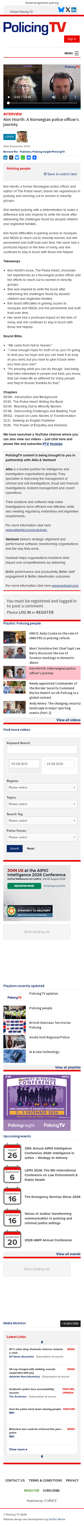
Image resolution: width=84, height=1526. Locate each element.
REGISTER (45, 612)
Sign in (72, 39)
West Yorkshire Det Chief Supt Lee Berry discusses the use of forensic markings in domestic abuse (54, 655)
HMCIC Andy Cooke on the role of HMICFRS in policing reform (53, 635)
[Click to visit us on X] (68, 10)
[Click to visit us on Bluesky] (61, 10)
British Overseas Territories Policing (50, 1024)
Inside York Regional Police (49, 1037)
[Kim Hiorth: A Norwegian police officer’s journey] (14, 677)
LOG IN (25, 612)
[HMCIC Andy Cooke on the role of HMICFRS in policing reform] (14, 642)
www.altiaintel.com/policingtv (27, 530)
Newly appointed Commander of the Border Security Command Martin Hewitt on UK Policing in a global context (53, 690)
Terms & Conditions (45, 1480)
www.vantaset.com (65, 586)
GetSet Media (57, 1519)
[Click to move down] (42, 1456)
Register (31, 1490)
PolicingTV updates (43, 993)
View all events (68, 1254)
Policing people (18, 168)
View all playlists (68, 1067)
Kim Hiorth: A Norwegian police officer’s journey (52, 670)
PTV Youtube (52, 444)
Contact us (15, 1480)
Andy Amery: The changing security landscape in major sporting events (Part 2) (55, 708)
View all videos (68, 720)
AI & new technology (44, 1052)
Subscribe (51, 1490)
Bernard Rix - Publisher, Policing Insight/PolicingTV (34, 151)
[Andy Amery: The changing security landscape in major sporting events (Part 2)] (14, 712)
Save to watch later (62, 174)
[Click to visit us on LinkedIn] (73, 10)
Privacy (72, 1480)
